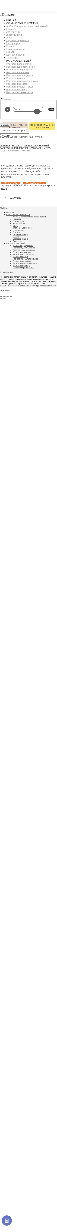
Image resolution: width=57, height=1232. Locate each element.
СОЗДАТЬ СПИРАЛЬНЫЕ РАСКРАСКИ (42, 126)
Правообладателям (47, 286)
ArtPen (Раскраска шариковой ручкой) (29, 217)
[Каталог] (7, 1220)
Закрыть (5, 125)
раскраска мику (40, 148)
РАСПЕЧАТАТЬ (36, 183)
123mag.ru (7, 14)
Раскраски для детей (36, 145)
